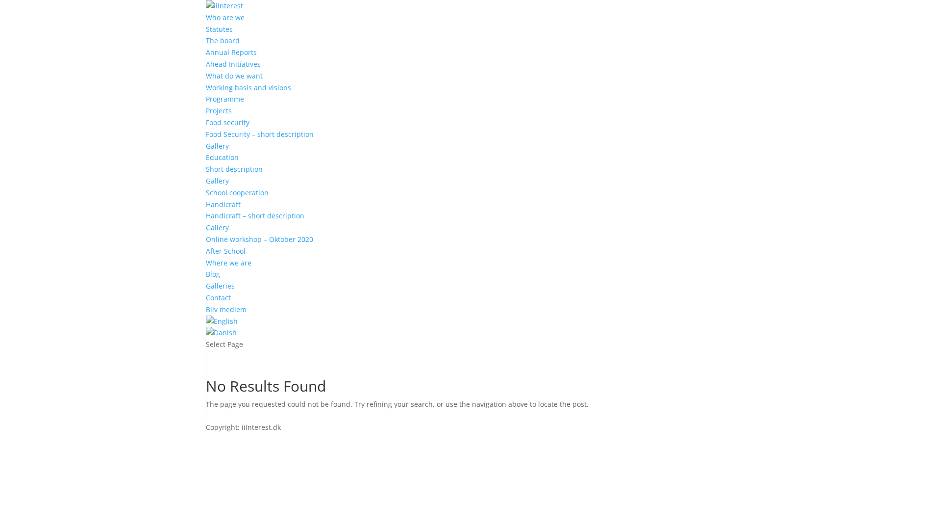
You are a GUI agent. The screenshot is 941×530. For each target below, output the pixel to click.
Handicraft (223, 204)
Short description (234, 169)
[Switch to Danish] (221, 332)
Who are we (225, 17)
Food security (227, 122)
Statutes (219, 29)
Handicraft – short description (255, 215)
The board (223, 40)
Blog (213, 274)
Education (222, 157)
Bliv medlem (226, 309)
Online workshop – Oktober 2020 (259, 239)
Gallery (217, 146)
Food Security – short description (260, 134)
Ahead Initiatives (233, 64)
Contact (218, 297)
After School (226, 251)
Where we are (228, 262)
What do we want (234, 75)
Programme (225, 99)
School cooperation (237, 192)
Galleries (220, 286)
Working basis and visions (248, 87)
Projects (219, 110)
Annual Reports (231, 52)
